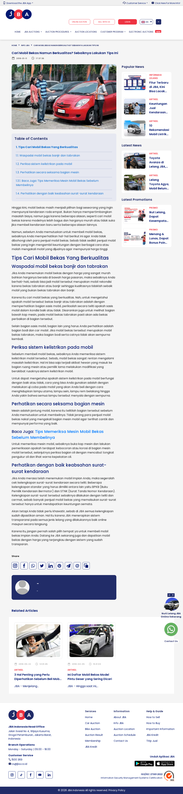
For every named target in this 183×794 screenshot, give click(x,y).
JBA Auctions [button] (32, 31)
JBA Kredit (91, 747)
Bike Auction (92, 729)
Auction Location (124, 729)
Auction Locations (86, 31)
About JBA (120, 717)
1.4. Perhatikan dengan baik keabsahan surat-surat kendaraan (59, 193)
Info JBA (118, 723)
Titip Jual (151, 741)
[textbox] (146, 22)
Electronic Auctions (141, 31)
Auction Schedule (125, 735)
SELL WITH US (104, 22)
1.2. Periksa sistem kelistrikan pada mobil (44, 164)
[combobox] (146, 22)
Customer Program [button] (112, 31)
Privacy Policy (116, 790)
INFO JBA (25, 45)
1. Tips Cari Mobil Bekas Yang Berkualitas (47, 147)
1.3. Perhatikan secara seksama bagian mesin (47, 172)
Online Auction (79, 22)
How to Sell (153, 717)
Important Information (160, 729)
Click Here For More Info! (167, 3)
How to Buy (153, 723)
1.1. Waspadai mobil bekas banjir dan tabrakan (48, 155)
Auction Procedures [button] (57, 31)
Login (127, 22)
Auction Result (94, 735)
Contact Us (121, 741)
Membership (93, 741)
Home (18, 31)
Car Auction (92, 723)
